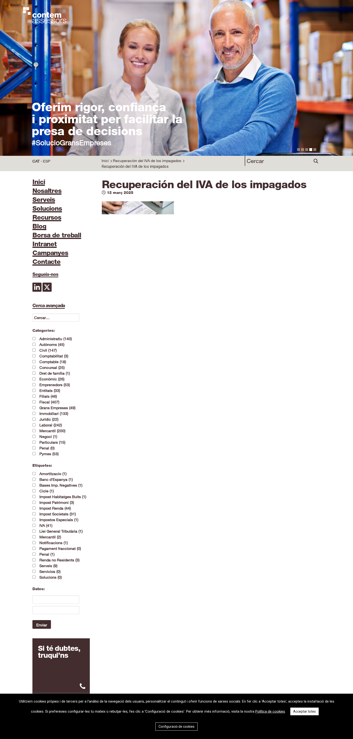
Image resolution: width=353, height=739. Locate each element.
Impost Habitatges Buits (62, 496)
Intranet (44, 244)
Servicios (50, 571)
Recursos (46, 217)
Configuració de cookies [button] (176, 726)
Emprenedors (54, 384)
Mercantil (52, 430)
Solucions (47, 208)
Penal (47, 448)
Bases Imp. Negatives (60, 485)
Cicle (46, 491)
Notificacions (53, 542)
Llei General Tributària (61, 531)
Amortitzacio (53, 473)
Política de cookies (270, 711)
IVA (45, 525)
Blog (39, 226)
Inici (105, 160)
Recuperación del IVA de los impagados (147, 160)
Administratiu (55, 338)
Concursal (52, 367)
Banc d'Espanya (56, 479)
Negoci (48, 436)
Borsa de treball (56, 235)
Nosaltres (46, 191)
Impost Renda (55, 508)
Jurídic (48, 419)
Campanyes (50, 253)
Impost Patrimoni (56, 502)
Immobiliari (53, 413)
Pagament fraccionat (60, 548)
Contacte (46, 262)
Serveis (43, 200)
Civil (48, 350)
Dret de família (54, 373)
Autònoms (51, 344)
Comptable (52, 361)
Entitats (49, 390)
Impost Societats (57, 514)
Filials (48, 396)
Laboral (50, 425)
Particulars (52, 442)
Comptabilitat (53, 356)
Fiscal (49, 402)
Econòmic (51, 379)
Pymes (49, 453)
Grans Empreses (57, 407)
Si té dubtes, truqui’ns (59, 652)
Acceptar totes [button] (304, 711)
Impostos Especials (58, 519)
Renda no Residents (59, 560)
